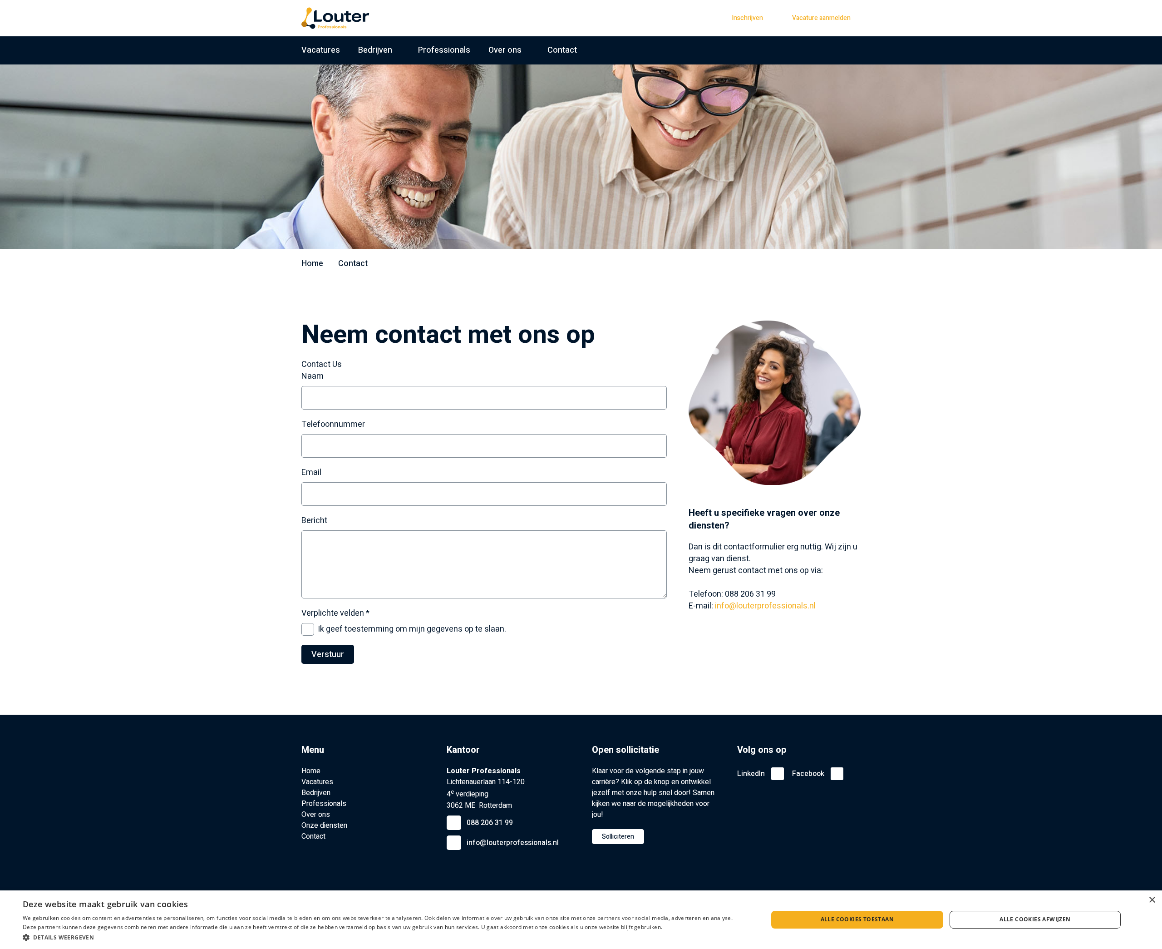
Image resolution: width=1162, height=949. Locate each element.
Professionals (444, 50)
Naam (312, 376)
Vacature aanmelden (821, 18)
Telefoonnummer (333, 424)
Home (312, 263)
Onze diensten (324, 825)
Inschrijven (747, 18)
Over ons (505, 50)
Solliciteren (618, 836)
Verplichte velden (335, 613)
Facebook (808, 773)
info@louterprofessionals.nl (765, 606)
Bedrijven (375, 50)
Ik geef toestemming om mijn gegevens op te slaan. (412, 629)
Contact (562, 50)
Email (311, 473)
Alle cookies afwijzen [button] (1035, 919)
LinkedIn (751, 773)
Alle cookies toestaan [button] (857, 919)
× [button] (1151, 900)
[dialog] (581, 919)
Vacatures (320, 50)
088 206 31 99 (490, 822)
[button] (384, 937)
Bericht (314, 521)
